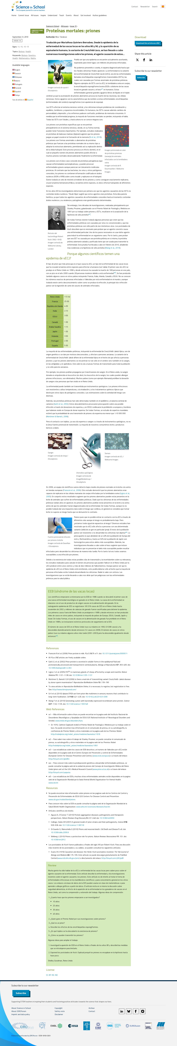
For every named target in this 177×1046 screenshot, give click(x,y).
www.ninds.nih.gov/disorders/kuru (69, 720)
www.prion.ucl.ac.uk (100, 769)
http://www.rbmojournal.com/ (64, 689)
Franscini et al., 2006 (71, 490)
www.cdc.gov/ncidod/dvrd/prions (62, 799)
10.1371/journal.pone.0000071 (115, 653)
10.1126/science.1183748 (77, 703)
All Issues (35, 15)
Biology (22, 51)
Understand (52, 15)
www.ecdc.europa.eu (101, 755)
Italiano (17, 80)
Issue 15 (73, 26)
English (17, 70)
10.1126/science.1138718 (73, 825)
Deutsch (18, 73)
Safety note (60, 1011)
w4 (126, 532)
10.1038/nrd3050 (107, 818)
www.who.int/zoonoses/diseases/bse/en (93, 806)
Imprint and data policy (20, 1014)
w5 (57, 635)
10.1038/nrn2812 (58, 839)
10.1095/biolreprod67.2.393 (60, 667)
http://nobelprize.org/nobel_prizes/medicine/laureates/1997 (73, 745)
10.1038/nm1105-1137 (82, 675)
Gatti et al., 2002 (61, 403)
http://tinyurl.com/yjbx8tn (59, 758)
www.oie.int (53, 782)
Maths (33, 58)
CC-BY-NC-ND (52, 974)
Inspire (43, 15)
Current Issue (23, 15)
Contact (134, 6)
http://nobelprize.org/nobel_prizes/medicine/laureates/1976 (75, 734)
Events (69, 15)
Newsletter (145, 6)
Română (18, 88)
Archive (92, 1008)
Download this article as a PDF (148, 43)
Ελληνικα (18, 77)
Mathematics (24, 58)
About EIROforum (18, 1011)
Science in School (52, 26)
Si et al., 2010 (95, 137)
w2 (89, 214)
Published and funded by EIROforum (24, 1035)
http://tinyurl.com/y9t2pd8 (112, 858)
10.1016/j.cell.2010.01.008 (96, 696)
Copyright (58, 1008)
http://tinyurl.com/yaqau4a (59, 772)
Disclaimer (59, 1014)
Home (13, 15)
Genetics (32, 55)
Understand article (37, 31)
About (76, 15)
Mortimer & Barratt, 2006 (57, 416)
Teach (61, 15)
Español (18, 91)
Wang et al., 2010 (112, 247)
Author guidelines (100, 15)
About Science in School (21, 1008)
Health (28, 51)
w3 (115, 272)
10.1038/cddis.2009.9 (60, 832)
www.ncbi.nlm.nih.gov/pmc (68, 858)
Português (18, 84)
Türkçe (17, 95)
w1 (102, 89)
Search (154, 6)
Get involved (86, 15)
